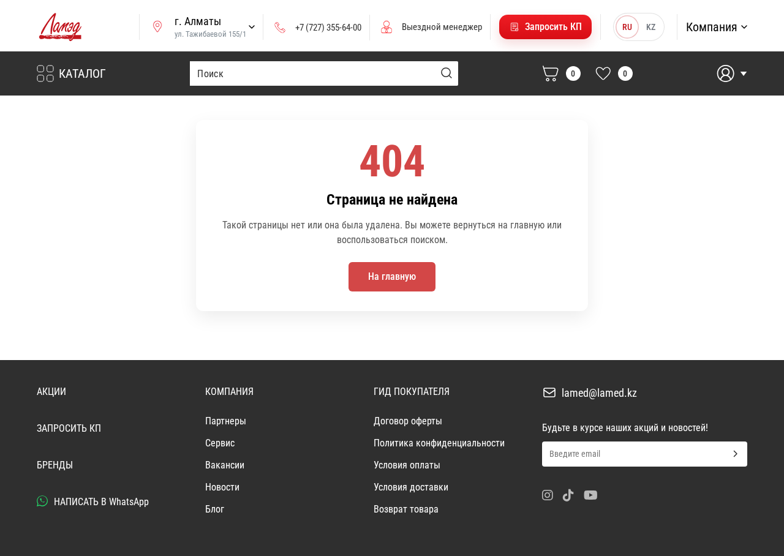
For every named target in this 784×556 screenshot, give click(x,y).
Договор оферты (408, 421)
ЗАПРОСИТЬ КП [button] (69, 428)
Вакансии (224, 465)
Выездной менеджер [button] (442, 26)
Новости (222, 487)
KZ (650, 27)
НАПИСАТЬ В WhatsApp (100, 502)
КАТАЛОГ (82, 73)
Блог (214, 509)
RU (627, 27)
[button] (545, 27)
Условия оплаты (407, 465)
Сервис (220, 443)
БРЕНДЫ (55, 465)
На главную (392, 276)
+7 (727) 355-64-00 (328, 27)
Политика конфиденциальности (439, 443)
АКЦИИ (51, 391)
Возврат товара (406, 509)
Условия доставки (411, 487)
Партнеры (225, 421)
